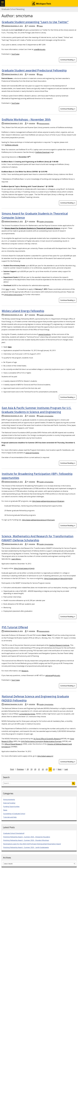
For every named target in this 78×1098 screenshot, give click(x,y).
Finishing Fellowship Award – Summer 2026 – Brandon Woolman (26, 840)
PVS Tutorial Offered (15, 627)
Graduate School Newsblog (13, 9)
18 (28, 769)
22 (43, 769)
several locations (44, 334)
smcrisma (32, 26)
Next (60, 769)
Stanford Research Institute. (59, 645)
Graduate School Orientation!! (13, 833)
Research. (24, 671)
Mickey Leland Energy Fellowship (23, 311)
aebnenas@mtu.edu (52, 675)
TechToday (15, 54)
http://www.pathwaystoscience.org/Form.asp (38, 520)
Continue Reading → (67, 60)
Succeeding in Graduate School (14, 814)
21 (39, 769)
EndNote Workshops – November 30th (26, 119)
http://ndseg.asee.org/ (45, 756)
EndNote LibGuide (11, 145)
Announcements (44, 123)
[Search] (73, 783)
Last (66, 769)
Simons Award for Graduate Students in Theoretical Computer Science (32, 228)
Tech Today (15, 680)
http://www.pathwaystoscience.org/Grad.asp (48, 501)
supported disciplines (27, 714)
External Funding (9, 803)
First (12, 769)
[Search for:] (37, 783)
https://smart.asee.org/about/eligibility (58, 578)
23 (47, 769)
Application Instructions (13, 294)
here (7, 289)
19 (31, 769)
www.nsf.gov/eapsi (32, 453)
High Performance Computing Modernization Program (41, 741)
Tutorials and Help (10, 817)
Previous (20, 769)
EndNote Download (42, 152)
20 (35, 769)
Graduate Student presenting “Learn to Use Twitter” (35, 22)
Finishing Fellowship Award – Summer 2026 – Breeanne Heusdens (26, 837)
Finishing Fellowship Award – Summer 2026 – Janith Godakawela (26, 847)
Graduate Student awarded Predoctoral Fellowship (34, 70)
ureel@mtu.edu (39, 49)
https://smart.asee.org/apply (24, 568)
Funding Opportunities (46, 221)
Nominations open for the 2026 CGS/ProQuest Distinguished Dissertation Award (32, 844)
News (41, 26)
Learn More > (16, 559)
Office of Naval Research (13, 744)
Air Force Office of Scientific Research (47, 738)
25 (54, 769)
